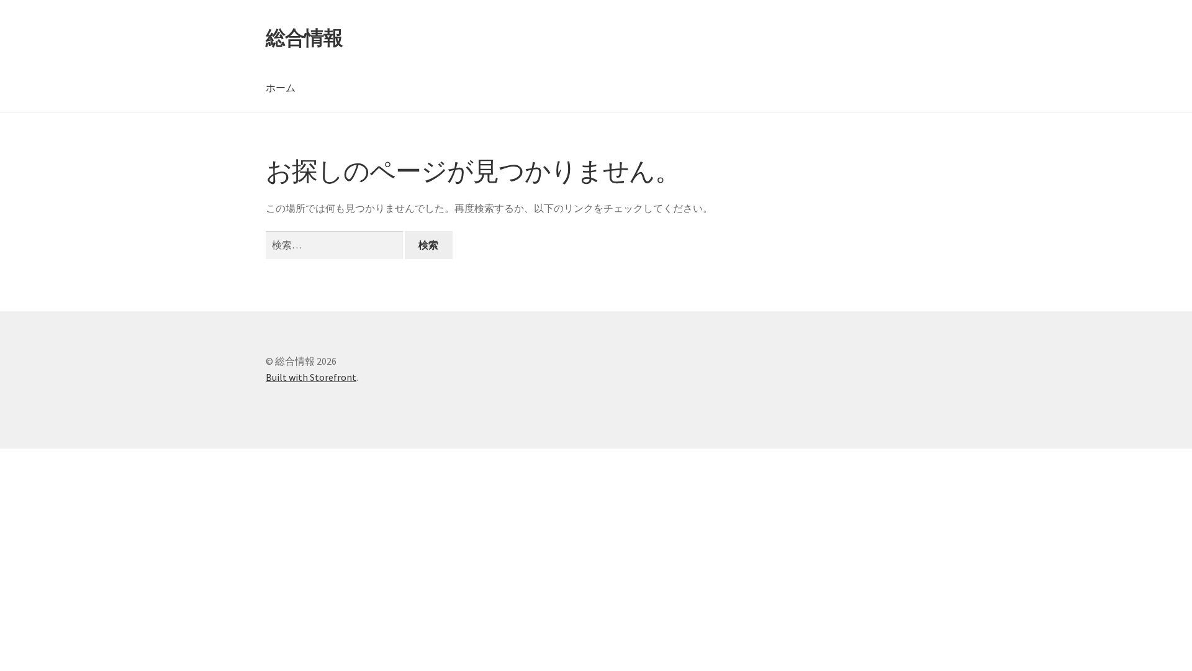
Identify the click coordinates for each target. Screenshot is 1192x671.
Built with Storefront (311, 377)
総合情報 (304, 37)
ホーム (281, 87)
